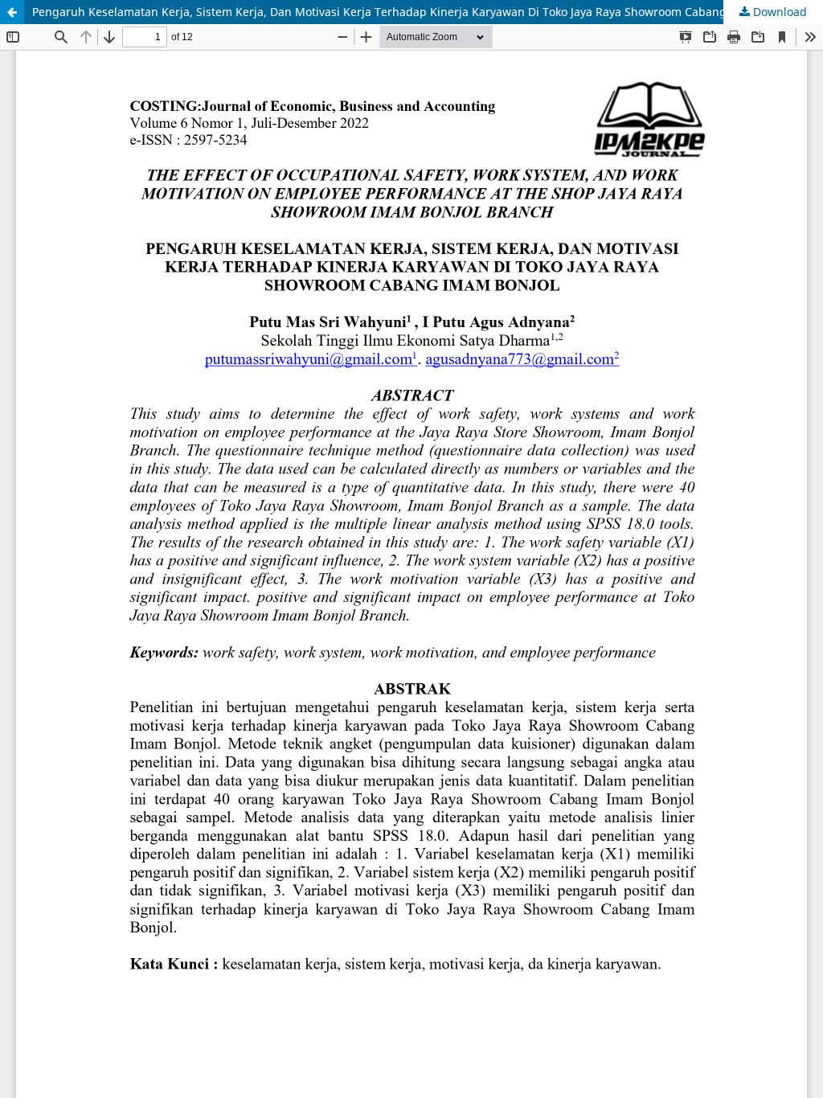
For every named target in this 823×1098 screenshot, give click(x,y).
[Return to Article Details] (12, 12)
